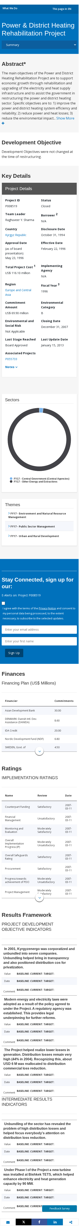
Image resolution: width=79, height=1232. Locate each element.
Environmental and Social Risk (19, 323)
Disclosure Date (53, 229)
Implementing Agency (51, 268)
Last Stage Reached (20, 339)
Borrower (49, 214)
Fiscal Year (50, 284)
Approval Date (16, 243)
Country (11, 229)
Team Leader (15, 214)
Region (10, 284)
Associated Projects (20, 353)
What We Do (10, 8)
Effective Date (52, 243)
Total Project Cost (20, 266)
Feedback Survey (60, 1208)
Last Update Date (54, 339)
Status (46, 200)
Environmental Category (52, 305)
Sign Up (14, 653)
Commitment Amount (15, 305)
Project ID (12, 200)
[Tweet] (23, 1222)
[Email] (8, 1222)
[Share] (39, 1222)
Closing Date (50, 321)
